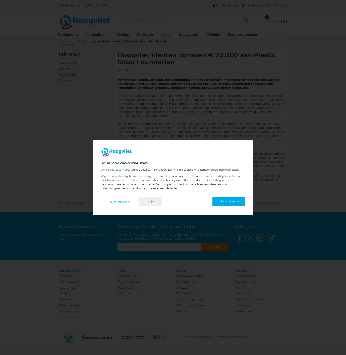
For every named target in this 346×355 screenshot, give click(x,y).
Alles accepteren (229, 201)
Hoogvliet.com (115, 169)
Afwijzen (151, 201)
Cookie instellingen (119, 201)
